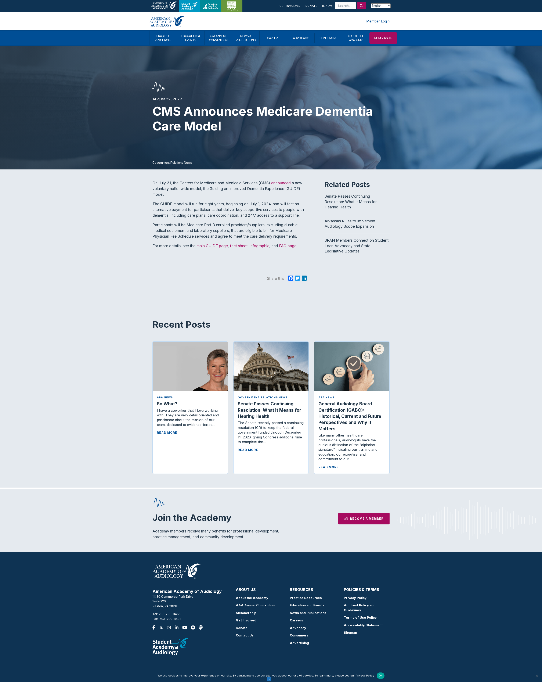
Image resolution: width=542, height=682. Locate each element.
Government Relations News (263, 397)
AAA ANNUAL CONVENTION (218, 38)
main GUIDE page (212, 246)
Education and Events (307, 605)
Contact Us (245, 635)
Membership (246, 613)
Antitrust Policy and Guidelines (360, 607)
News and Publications (308, 613)
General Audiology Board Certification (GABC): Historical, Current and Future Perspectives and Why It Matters (349, 416)
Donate (311, 5)
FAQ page (287, 246)
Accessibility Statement (363, 625)
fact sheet (238, 246)
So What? (167, 403)
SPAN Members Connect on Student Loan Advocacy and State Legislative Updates (357, 245)
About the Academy (252, 598)
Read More (167, 432)
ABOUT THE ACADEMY (356, 38)
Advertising (299, 643)
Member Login (378, 21)
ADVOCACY (301, 38)
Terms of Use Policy (360, 617)
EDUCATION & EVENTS (190, 38)
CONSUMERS (328, 38)
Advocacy (298, 628)
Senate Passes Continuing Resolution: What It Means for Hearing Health (351, 201)
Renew (327, 5)
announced (281, 183)
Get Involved (290, 5)
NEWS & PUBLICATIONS (246, 38)
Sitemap (350, 633)
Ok (381, 675)
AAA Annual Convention (255, 605)
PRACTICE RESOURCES (163, 38)
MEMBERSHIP (383, 38)
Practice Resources (306, 598)
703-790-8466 (170, 614)
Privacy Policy (355, 598)
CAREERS (273, 38)
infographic (259, 246)
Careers (296, 620)
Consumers (299, 635)
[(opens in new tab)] (170, 647)
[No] (537, 676)
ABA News (165, 397)
